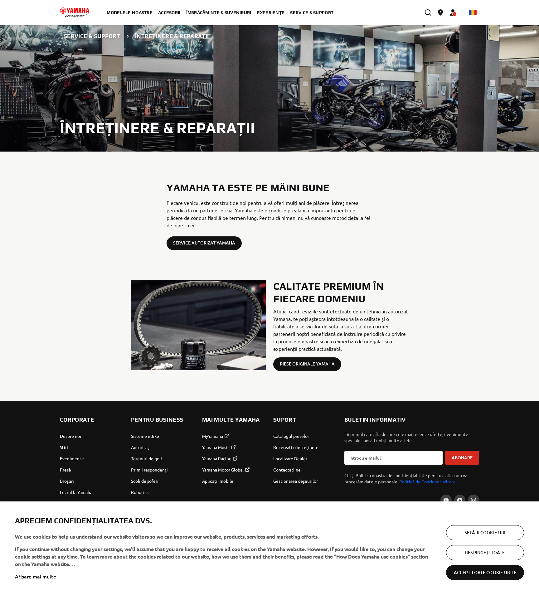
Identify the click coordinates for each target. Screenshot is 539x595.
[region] (269, 548)
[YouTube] (446, 500)
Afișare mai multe (35, 576)
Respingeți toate (485, 552)
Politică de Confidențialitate (427, 481)
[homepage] (74, 12)
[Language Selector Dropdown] (473, 12)
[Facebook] (459, 500)
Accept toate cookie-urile (485, 572)
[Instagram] (473, 500)
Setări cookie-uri (484, 532)
